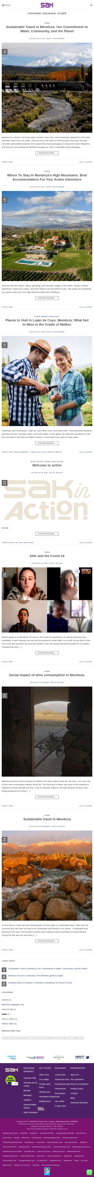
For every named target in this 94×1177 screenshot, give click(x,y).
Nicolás (59, 473)
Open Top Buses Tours (54, 1156)
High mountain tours (71, 1142)
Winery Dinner (7, 1165)
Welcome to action (47, 465)
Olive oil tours (41, 1156)
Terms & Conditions (79, 1084)
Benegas (28, 1095)
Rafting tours (45, 1101)
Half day (16, 1138)
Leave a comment (85, 162)
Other (47, 23)
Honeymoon (60, 1089)
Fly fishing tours (29, 1142)
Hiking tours (44, 1092)
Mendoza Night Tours (73, 1151)
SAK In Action (57, 462)
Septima (27, 1100)
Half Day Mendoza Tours (55, 1142)
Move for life (37, 462)
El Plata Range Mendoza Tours (12, 1142)
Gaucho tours (41, 1142)
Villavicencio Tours (55, 1160)
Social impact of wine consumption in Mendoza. (47, 675)
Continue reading (47, 153)
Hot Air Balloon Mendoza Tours (41, 1147)
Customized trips (62, 1084)
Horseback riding (47, 1096)
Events (5, 1000)
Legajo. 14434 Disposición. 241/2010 (63, 1121)
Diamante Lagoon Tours (10, 1133)
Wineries (58, 452)
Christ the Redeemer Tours (61, 1147)
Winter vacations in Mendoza (51, 1165)
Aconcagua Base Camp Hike (65, 1133)
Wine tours (44, 1075)
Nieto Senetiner (31, 1112)
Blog (72, 1098)
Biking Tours (25, 1138)
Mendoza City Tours (59, 1151)
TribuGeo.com (62, 1129)
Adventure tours (62, 1079)
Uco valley (44, 1079)
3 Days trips (60, 1106)
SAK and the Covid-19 (47, 556)
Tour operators (77, 1079)
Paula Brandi (59, 38)
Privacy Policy (76, 1089)
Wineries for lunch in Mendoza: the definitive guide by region (35, 976)
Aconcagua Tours (60, 1095)
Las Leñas (59, 1101)
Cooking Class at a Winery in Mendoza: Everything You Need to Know (40, 983)
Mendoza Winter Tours (27, 1156)
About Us (74, 1075)
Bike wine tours (81, 1133)
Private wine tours (44, 1086)
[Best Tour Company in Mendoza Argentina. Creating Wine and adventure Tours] (47, 5)
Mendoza (51, 452)
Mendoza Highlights (50, 316)
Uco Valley (65, 1038)
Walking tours (68, 1160)
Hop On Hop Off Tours (10, 1147)
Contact (74, 1093)
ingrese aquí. (61, 1124)
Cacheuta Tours (36, 1138)
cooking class (8, 1038)
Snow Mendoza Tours (9, 1160)
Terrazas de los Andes (30, 1084)
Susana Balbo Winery (30, 1106)
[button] (6, 5)
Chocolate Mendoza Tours (52, 1138)
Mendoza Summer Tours (10, 1156)
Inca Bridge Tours (29, 1151)
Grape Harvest (7, 1138)
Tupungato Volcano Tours (27, 1160)
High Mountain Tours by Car (81, 1147)
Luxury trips (60, 1075)
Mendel (27, 1090)
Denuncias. (71, 1124)
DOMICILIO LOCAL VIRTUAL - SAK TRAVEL (47, 1126)
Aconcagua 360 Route (47, 1133)
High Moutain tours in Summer (12, 1151)
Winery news (8, 1024)
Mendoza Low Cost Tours (22, 1165)
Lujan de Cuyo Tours (43, 1151)
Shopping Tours (79, 1156)
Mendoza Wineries (79, 1103)
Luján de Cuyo (41, 452)
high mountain (23, 1038)
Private (76, 1160)
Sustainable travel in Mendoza (47, 819)
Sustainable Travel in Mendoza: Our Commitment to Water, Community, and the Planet (47, 968)
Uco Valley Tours (42, 1160)
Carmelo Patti (30, 1078)
